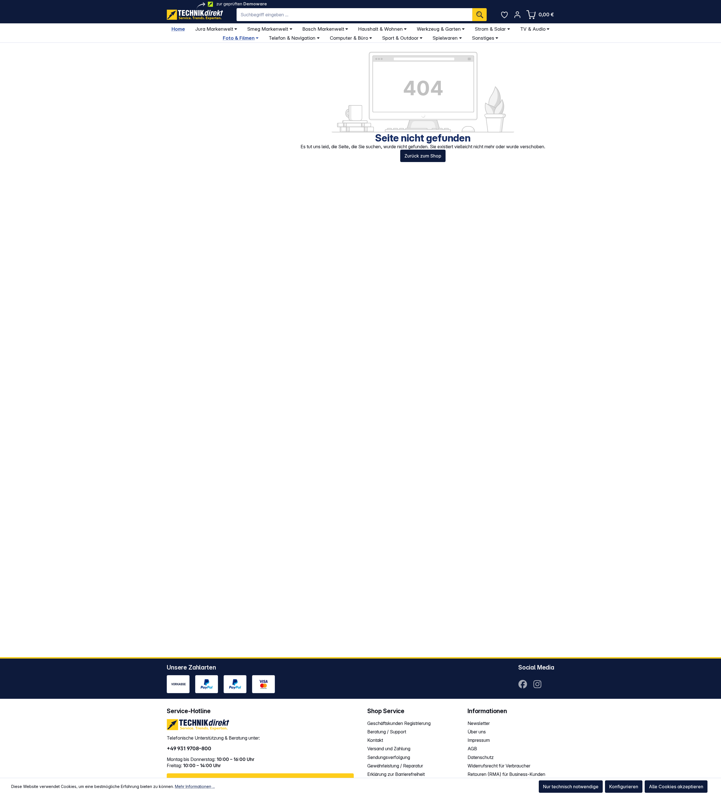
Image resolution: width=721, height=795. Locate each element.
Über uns (477, 732)
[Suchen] (479, 14)
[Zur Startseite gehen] (195, 15)
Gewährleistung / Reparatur (395, 766)
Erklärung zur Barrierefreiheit (396, 774)
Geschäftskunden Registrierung (399, 723)
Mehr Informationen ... (195, 786)
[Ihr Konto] (517, 14)
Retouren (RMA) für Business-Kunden (506, 774)
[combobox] (354, 14)
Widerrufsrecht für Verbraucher (499, 766)
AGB (472, 748)
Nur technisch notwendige (570, 786)
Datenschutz (481, 757)
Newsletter (479, 723)
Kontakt (375, 740)
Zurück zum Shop (422, 156)
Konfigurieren (623, 786)
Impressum (479, 740)
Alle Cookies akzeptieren (676, 786)
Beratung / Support (386, 732)
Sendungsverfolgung (388, 757)
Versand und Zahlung (388, 748)
